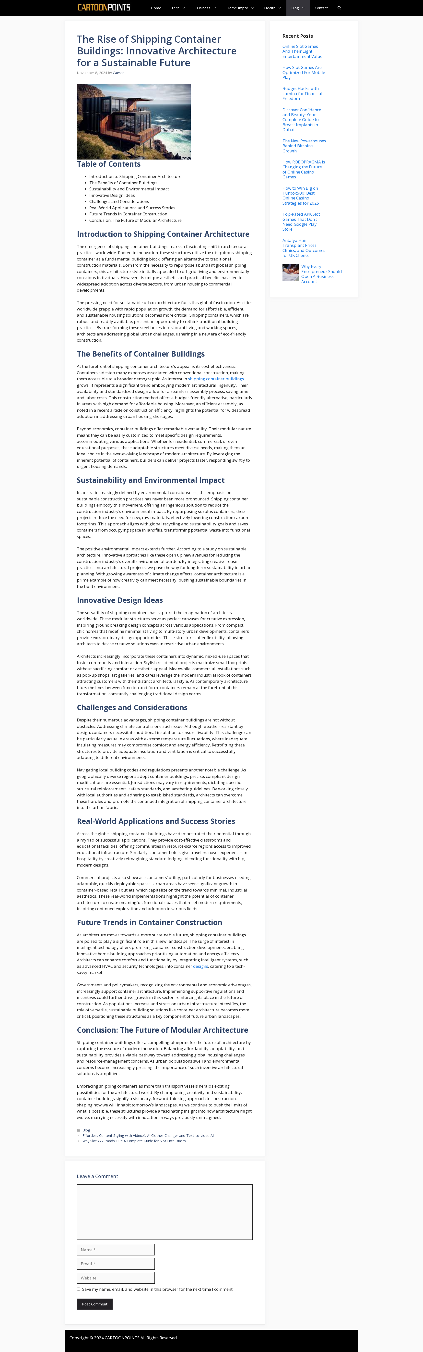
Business (203, 7)
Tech (175, 7)
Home (156, 7)
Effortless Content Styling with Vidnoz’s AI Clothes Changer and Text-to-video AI (148, 1135)
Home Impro (237, 7)
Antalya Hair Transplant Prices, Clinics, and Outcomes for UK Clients (303, 247)
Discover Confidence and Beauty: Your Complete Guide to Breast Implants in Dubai (301, 120)
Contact (321, 7)
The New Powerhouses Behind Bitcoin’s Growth (304, 146)
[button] (339, 8)
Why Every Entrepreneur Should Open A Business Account (321, 273)
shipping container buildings (216, 379)
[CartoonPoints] (104, 8)
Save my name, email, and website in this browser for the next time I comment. (158, 1289)
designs (200, 966)
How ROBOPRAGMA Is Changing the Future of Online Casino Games (303, 169)
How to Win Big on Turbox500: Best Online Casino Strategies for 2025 (300, 195)
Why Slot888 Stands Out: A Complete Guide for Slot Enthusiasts (134, 1141)
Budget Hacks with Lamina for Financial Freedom (302, 93)
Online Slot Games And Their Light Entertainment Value (302, 51)
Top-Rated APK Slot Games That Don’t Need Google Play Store (301, 221)
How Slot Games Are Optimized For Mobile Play (303, 72)
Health (269, 7)
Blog (295, 7)
